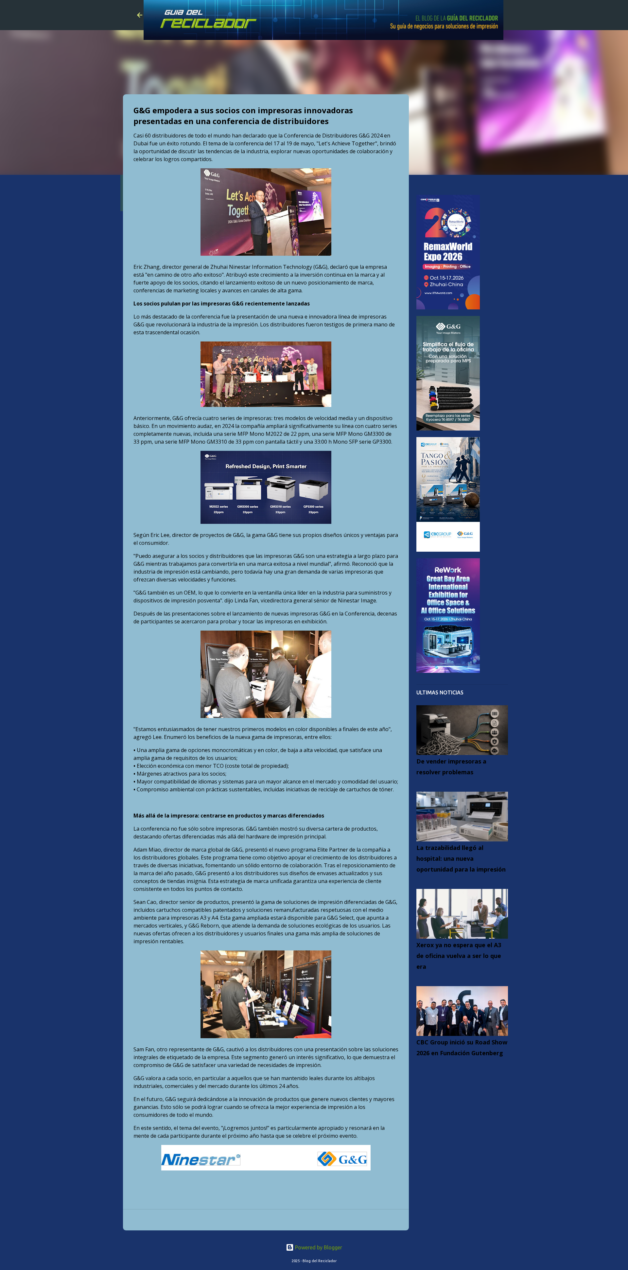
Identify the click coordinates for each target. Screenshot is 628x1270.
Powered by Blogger (318, 1247)
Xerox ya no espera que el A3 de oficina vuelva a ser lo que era (458, 955)
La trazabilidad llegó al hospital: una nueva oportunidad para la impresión (461, 858)
